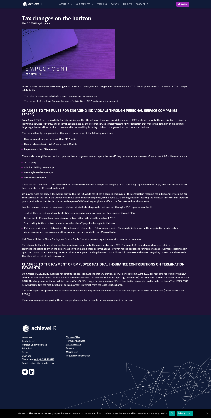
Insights (127, 4)
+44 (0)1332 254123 (44, 359)
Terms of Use (73, 337)
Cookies (70, 348)
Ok (172, 413)
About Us (64, 4)
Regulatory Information (78, 355)
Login (184, 4)
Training (102, 4)
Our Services (83, 4)
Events (115, 4)
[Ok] (207, 413)
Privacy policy (185, 413)
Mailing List (72, 352)
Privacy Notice (73, 344)
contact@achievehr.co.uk (41, 363)
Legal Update (43, 23)
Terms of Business (75, 341)
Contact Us (142, 4)
